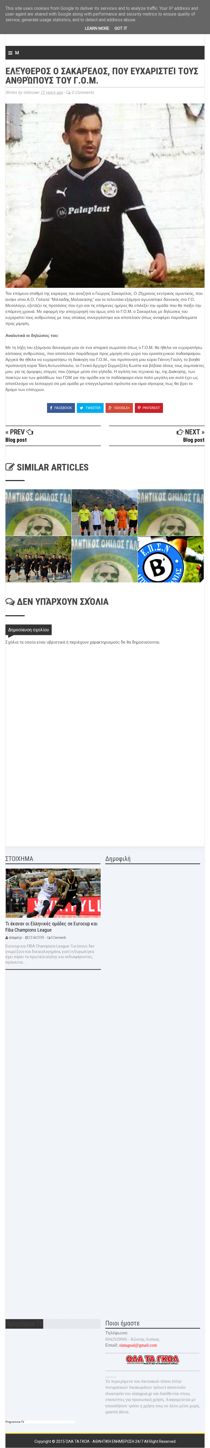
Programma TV (14, 1421)
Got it (121, 28)
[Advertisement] (46, 801)
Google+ (121, 408)
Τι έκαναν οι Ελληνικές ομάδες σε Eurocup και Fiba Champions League (51, 927)
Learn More (97, 28)
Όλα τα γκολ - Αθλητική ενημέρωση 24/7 (105, 1441)
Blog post (16, 440)
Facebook (63, 408)
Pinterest (151, 408)
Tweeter (93, 408)
